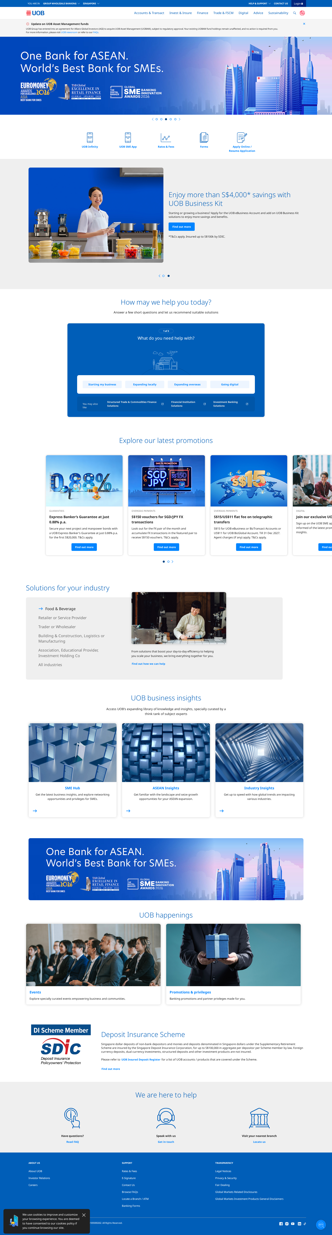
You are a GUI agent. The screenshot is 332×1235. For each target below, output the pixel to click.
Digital (243, 13)
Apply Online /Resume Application (242, 148)
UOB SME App (128, 146)
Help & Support (258, 3)
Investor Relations (39, 1178)
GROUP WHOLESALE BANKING (59, 3)
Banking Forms (131, 1205)
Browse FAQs (130, 1192)
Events (35, 992)
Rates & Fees (166, 146)
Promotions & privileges (190, 992)
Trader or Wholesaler (57, 626)
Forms (204, 146)
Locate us (259, 1142)
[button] (152, 119)
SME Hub (72, 788)
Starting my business (102, 384)
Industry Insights (259, 788)
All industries (50, 664)
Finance (202, 13)
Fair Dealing (222, 1185)
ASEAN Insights (166, 788)
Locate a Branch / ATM (135, 1199)
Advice (258, 13)
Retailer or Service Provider (62, 617)
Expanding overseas (187, 384)
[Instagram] (287, 1223)
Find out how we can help (148, 663)
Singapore (89, 3)
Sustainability (278, 13)
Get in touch (166, 1142)
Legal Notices (223, 1171)
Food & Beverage (60, 608)
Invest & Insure (180, 13)
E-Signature (129, 1178)
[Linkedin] (299, 1223)
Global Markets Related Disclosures (236, 1192)
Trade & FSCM (223, 13)
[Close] (83, 1215)
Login (297, 3)
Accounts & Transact (149, 13)
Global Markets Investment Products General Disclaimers (249, 1199)
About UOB (35, 1171)
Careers (33, 1185)
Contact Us (281, 3)
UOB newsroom (69, 32)
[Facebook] (281, 1223)
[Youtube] (292, 1223)
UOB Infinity (90, 146)
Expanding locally (144, 384)
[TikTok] (305, 1223)
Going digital (229, 384)
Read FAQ (72, 1142)
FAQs (95, 32)
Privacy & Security (226, 1178)
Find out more (178, 241)
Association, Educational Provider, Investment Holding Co (68, 652)
